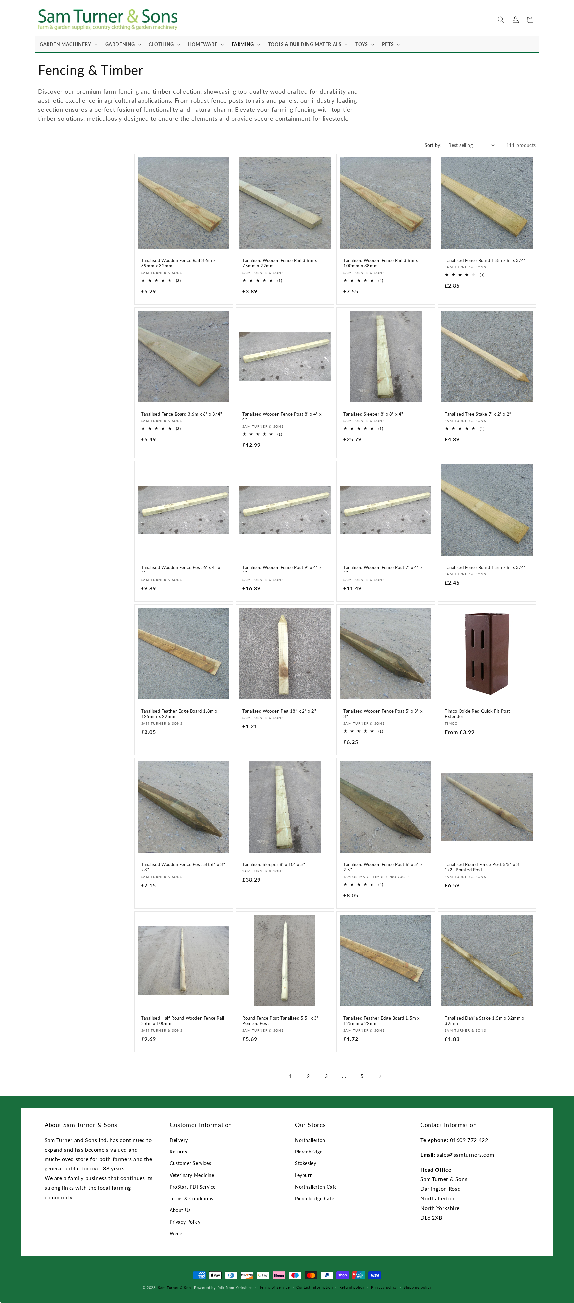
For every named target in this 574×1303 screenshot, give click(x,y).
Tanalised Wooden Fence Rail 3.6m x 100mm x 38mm (380, 262)
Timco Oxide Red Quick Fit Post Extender (477, 713)
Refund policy (352, 1287)
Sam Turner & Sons (175, 1287)
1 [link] (290, 1076)
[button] (67, 44)
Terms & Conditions (191, 1198)
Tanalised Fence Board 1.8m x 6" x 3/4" (485, 260)
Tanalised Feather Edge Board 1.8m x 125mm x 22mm (179, 713)
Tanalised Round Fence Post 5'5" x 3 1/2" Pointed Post (482, 867)
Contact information (314, 1287)
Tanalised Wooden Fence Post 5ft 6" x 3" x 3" (183, 867)
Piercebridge (308, 1151)
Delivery (179, 1140)
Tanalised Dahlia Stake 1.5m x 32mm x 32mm (484, 1020)
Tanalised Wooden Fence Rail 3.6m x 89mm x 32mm (178, 262)
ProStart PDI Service (193, 1187)
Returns (178, 1151)
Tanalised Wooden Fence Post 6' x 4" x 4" (180, 569)
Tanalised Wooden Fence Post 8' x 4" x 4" (281, 416)
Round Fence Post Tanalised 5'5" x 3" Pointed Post (280, 1020)
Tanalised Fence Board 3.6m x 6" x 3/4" (181, 413)
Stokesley (305, 1163)
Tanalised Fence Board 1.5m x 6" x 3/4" (485, 567)
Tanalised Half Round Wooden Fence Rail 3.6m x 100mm (182, 1020)
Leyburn (304, 1175)
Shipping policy (418, 1287)
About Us (180, 1210)
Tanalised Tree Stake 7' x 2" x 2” (478, 413)
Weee (176, 1233)
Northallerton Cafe (316, 1187)
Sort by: (433, 145)
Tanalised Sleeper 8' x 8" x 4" (373, 413)
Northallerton (310, 1140)
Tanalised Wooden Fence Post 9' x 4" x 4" (281, 569)
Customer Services (190, 1163)
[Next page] (380, 1076)
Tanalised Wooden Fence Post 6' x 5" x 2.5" (382, 867)
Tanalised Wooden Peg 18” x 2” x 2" (279, 711)
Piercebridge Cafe (314, 1198)
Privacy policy (384, 1287)
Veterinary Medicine (192, 1175)
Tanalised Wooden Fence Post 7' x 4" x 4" (382, 569)
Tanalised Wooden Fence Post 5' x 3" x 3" (382, 713)
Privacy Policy (185, 1222)
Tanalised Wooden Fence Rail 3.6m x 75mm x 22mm (279, 262)
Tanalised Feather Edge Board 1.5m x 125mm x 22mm (381, 1020)
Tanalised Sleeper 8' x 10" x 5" (273, 864)
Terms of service (274, 1287)
